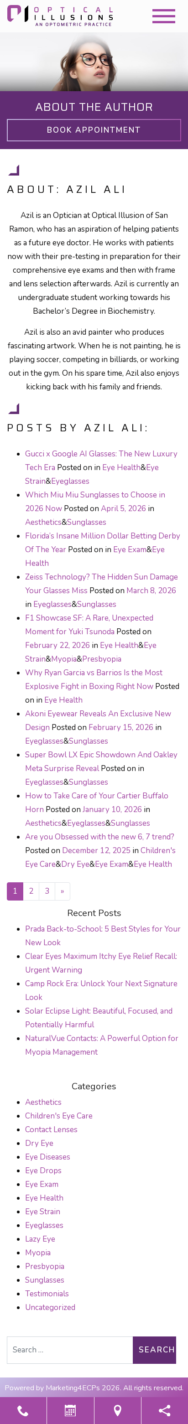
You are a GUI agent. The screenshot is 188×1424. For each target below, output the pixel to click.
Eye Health (121, 467)
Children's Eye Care (59, 1116)
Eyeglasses (70, 481)
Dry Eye (75, 864)
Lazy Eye (40, 1239)
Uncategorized (50, 1307)
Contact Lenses (51, 1129)
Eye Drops (43, 1170)
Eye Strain (42, 1212)
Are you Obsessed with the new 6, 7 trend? (99, 837)
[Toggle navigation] (164, 16)
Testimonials (47, 1294)
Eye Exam (129, 549)
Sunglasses (86, 522)
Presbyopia (101, 659)
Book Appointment (94, 130)
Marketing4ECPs (73, 1388)
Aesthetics (43, 522)
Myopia (64, 659)
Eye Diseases (47, 1157)
